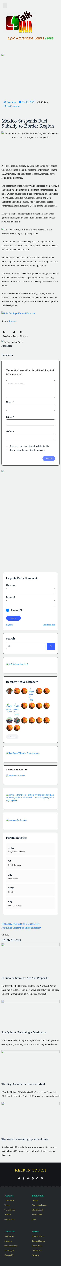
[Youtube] (28, 1178)
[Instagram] (37, 1178)
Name (10, 402)
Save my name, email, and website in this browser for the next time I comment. (29, 448)
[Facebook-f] (24, 1178)
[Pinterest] (33, 1178)
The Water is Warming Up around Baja (24, 1139)
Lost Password (49, 625)
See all (12, 737)
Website (10, 431)
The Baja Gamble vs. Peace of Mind (23, 1084)
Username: (11, 585)
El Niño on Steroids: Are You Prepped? (24, 977)
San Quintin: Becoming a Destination (23, 1032)
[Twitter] (19, 1178)
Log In (13, 618)
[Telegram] (42, 1178)
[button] (5, 5)
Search (10, 638)
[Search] (51, 646)
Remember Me (17, 610)
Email (10, 416)
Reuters (12, 321)
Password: (10, 597)
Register (9, 625)
